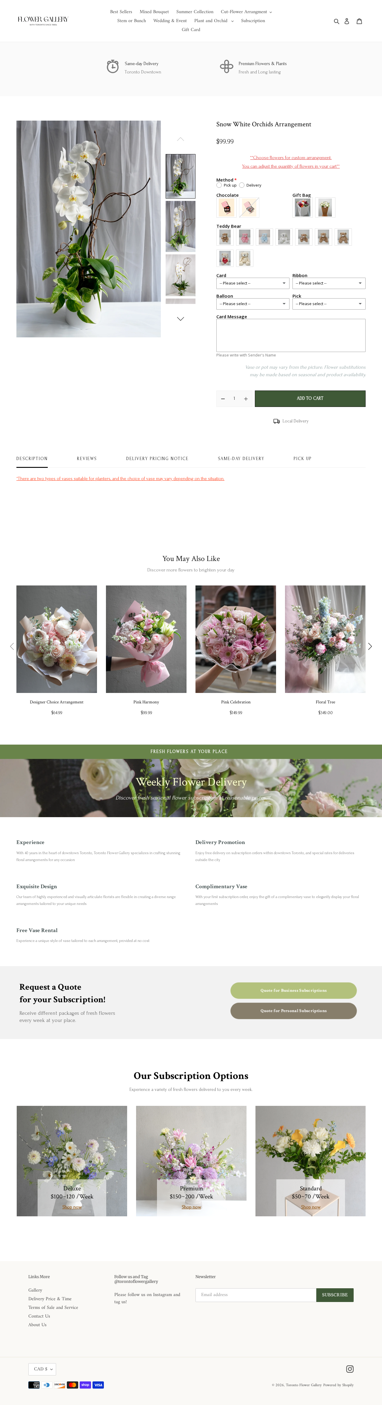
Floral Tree (325, 702)
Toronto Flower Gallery (304, 1385)
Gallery (35, 1290)
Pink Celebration (236, 702)
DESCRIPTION (32, 458)
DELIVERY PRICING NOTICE (157, 458)
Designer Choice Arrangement (57, 702)
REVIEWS (87, 458)
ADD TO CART (310, 398)
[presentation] (12, 646)
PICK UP (303, 458)
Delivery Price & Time (50, 1299)
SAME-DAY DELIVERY (241, 458)
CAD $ (40, 1369)
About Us (37, 1325)
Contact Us (39, 1316)
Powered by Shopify (338, 1385)
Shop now (71, 1207)
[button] (180, 318)
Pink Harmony (146, 702)
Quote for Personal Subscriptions (294, 1011)
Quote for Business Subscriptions (294, 990)
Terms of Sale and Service (53, 1307)
